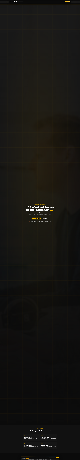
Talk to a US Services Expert (36, 218)
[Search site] (59, 1)
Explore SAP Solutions (44, 218)
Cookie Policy (27, 458)
